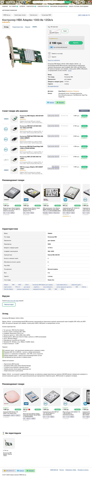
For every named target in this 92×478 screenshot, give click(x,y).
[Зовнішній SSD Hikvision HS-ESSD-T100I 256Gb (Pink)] (12, 397)
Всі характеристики (53, 86)
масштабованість (48, 287)
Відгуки (27, 27)
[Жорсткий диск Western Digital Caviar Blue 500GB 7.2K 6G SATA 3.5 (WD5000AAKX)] (32, 397)
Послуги (61, 470)
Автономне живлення (9, 10)
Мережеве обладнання (58, 6)
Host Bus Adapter (8, 289)
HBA (13, 284)
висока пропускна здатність (64, 287)
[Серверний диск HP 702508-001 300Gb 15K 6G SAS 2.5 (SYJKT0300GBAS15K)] (72, 193)
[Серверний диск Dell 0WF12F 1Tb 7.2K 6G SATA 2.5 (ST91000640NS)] (52, 397)
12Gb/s (27, 284)
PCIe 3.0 (17, 287)
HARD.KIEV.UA (54, 470)
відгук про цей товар (13, 300)
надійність (36, 287)
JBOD (62, 289)
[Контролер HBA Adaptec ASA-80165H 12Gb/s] (14, 119)
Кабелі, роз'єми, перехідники (78, 6)
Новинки (5, 6)
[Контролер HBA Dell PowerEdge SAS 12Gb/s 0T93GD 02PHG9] (14, 149)
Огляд (6, 27)
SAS (77, 287)
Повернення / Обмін (70, 470)
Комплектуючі (42, 6)
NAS (56, 289)
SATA (19, 284)
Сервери (22, 6)
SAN (50, 289)
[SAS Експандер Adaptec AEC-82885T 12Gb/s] (14, 170)
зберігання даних (76, 284)
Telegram (51, 102)
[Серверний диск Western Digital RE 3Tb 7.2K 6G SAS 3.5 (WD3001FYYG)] (32, 193)
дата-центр (27, 287)
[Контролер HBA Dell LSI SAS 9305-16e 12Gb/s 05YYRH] (14, 129)
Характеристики (17, 27)
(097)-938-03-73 (84, 15)
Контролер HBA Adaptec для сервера (43, 284)
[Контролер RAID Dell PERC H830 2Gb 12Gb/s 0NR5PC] (14, 139)
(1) (70, 216)
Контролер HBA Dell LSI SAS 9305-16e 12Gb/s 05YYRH (31, 127)
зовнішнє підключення (23, 289)
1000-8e (84, 287)
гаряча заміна (8, 287)
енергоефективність (62, 284)
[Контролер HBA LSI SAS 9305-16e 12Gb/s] (14, 160)
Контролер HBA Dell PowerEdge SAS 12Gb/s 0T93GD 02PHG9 (31, 147)
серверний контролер (39, 289)
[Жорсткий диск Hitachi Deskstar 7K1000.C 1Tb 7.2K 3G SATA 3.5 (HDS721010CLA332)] (12, 193)
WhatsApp (61, 102)
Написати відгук (9, 304)
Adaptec (6, 284)
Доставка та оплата (83, 470)
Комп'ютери (30, 6)
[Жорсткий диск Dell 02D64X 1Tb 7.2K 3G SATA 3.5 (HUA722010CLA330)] (72, 397)
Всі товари (12, 6)
